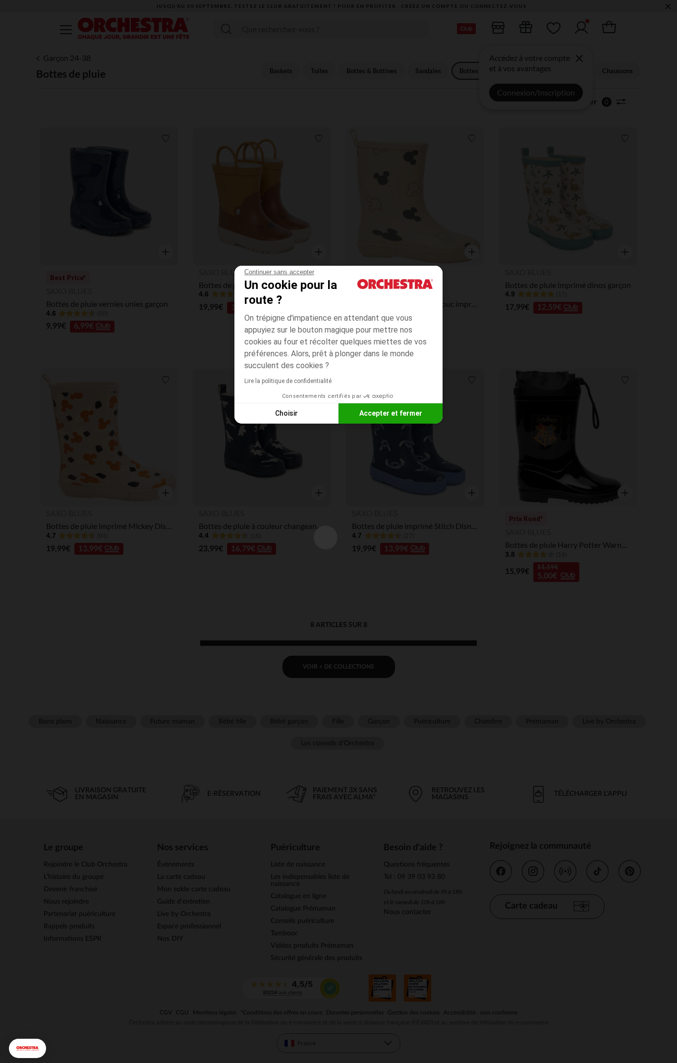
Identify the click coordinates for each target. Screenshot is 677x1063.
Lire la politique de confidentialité (288, 381)
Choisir (286, 413)
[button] (27, 1048)
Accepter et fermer (390, 413)
